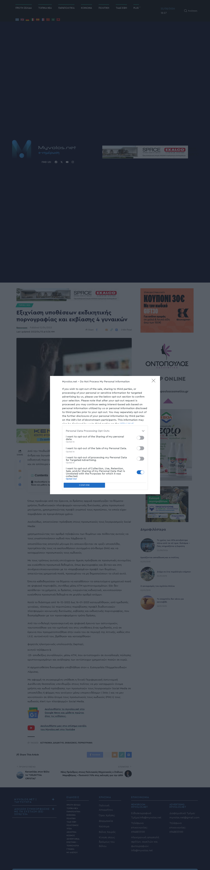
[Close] (154, 381)
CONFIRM (84, 485)
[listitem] (105, 430)
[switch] (140, 438)
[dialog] (105, 435)
